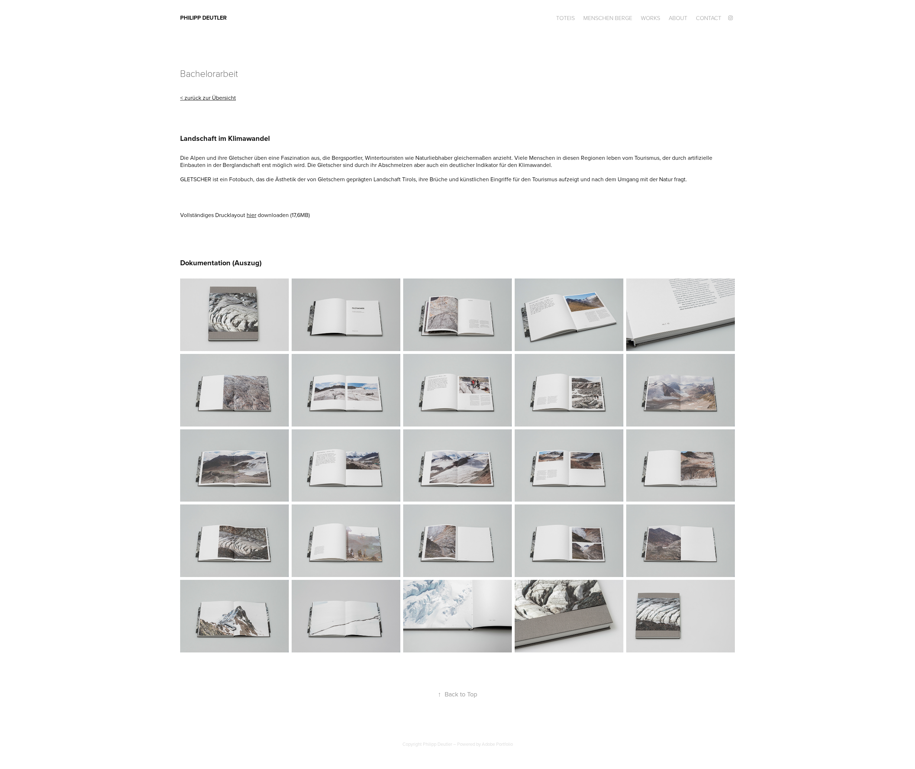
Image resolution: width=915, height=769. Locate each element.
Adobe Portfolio (497, 744)
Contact (708, 18)
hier (251, 215)
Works (650, 18)
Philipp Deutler (203, 18)
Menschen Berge (607, 18)
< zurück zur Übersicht (208, 98)
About (678, 18)
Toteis (565, 18)
